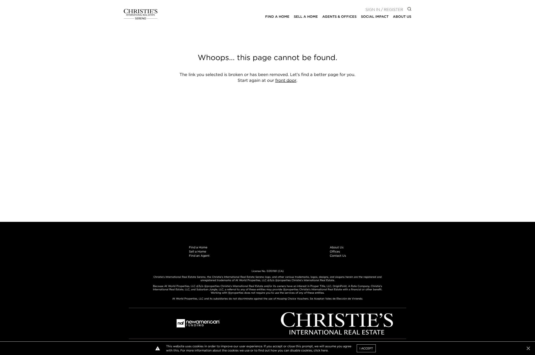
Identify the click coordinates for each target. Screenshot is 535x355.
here (324, 350)
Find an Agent (199, 255)
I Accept (366, 348)
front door (285, 80)
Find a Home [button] (277, 17)
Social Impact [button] (375, 17)
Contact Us (338, 255)
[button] (528, 348)
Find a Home (198, 247)
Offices (335, 251)
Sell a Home (197, 251)
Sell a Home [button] (306, 17)
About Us (337, 247)
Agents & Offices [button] (339, 17)
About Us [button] (402, 17)
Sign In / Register (384, 9)
